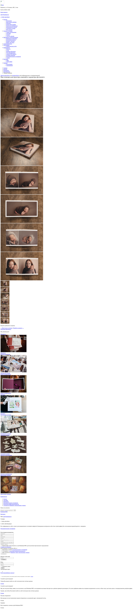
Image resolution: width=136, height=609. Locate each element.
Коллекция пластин (11, 40)
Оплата (8, 34)
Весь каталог (9, 29)
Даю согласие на (15, 552)
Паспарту (8, 23)
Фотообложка (6, 71)
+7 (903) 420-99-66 (5, 17)
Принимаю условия (14, 549)
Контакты (5, 59)
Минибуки (3, 353)
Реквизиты (6, 501)
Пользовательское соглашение (13, 56)
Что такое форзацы (10, 52)
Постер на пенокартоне (12, 25)
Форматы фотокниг (11, 51)
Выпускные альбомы (11, 22)
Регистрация (9, 64)
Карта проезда (4, 12)
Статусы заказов (10, 36)
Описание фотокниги (6, 329)
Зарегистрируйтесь (5, 75)
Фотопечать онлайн (5, 373)
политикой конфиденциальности (17, 551)
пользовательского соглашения (19, 549)
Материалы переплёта (11, 38)
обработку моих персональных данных (20, 552)
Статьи (8, 57)
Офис (7, 60)
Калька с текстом (10, 41)
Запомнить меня (6, 566)
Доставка (8, 33)
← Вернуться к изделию (6, 328)
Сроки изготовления (11, 32)
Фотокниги (9, 20)
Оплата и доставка (7, 31)
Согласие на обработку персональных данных (14, 505)
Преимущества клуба (11, 46)
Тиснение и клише (10, 28)
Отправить (3, 553)
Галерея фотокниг (7, 43)
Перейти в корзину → (18, 328)
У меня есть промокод (6, 547)
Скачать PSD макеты (11, 54)
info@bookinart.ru (5, 14)
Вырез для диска (10, 42)
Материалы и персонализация (10, 37)
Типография (9, 61)
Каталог (5, 19)
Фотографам (6, 45)
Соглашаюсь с (13, 551)
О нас (7, 50)
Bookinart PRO (4, 511)
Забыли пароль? (10, 572)
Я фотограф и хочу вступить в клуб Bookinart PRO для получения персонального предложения (25, 545)
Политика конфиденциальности (11, 504)
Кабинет (5, 63)
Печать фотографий (11, 24)
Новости (8, 48)
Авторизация (9, 65)
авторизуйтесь (15, 75)
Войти (2, 567)
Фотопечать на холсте (11, 27)
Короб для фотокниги (6, 393)
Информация (6, 47)
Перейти (32, 576)
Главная (5, 68)
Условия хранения (10, 55)
